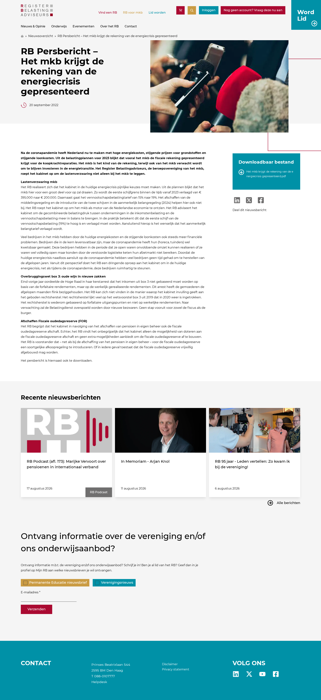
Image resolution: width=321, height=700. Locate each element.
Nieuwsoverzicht (40, 36)
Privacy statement (175, 669)
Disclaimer (170, 664)
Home (22, 36)
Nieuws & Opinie (33, 26)
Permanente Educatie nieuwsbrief (58, 583)
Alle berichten (288, 503)
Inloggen (208, 10)
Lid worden (157, 12)
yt (262, 674)
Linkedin (236, 674)
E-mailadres (29, 592)
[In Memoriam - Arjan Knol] (160, 430)
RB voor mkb (133, 12)
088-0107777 (104, 676)
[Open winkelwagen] (180, 10)
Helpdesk (99, 682)
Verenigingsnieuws (117, 583)
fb (276, 674)
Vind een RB (107, 12)
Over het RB (109, 26)
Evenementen (83, 26)
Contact (131, 26)
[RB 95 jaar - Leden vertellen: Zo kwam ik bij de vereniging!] (254, 430)
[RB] (37, 15)
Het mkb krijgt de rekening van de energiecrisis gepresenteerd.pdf (269, 174)
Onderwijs (59, 26)
